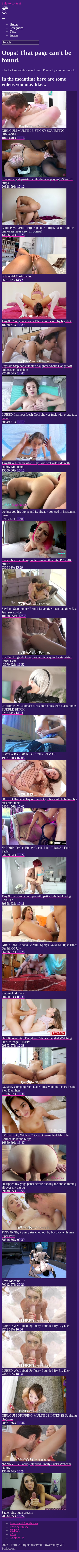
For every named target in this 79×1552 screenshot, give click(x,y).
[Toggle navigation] (3, 18)
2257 (13, 1534)
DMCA (15, 1530)
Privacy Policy (19, 1527)
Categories (16, 28)
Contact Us (17, 1538)
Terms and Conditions (24, 1523)
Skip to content (11, 3)
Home (14, 24)
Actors (14, 35)
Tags (13, 31)
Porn (5, 7)
